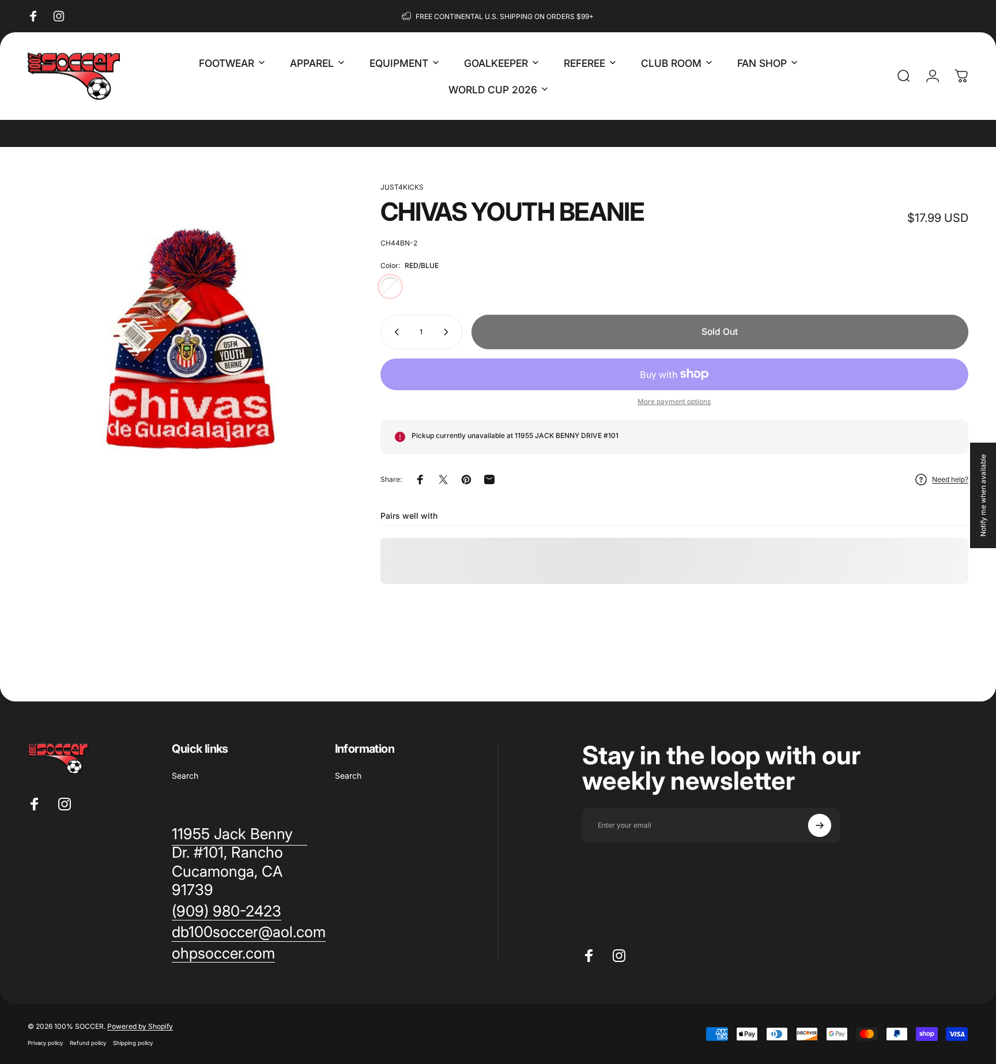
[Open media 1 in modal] (186, 340)
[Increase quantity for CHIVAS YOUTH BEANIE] (448, 332)
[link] (226, 911)
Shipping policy (133, 1043)
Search (185, 775)
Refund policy (88, 1043)
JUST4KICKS (402, 187)
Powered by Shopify (140, 1026)
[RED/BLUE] (390, 286)
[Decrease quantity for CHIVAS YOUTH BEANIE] (394, 332)
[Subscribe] (819, 825)
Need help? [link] (950, 479)
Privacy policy (45, 1043)
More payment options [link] (674, 401)
